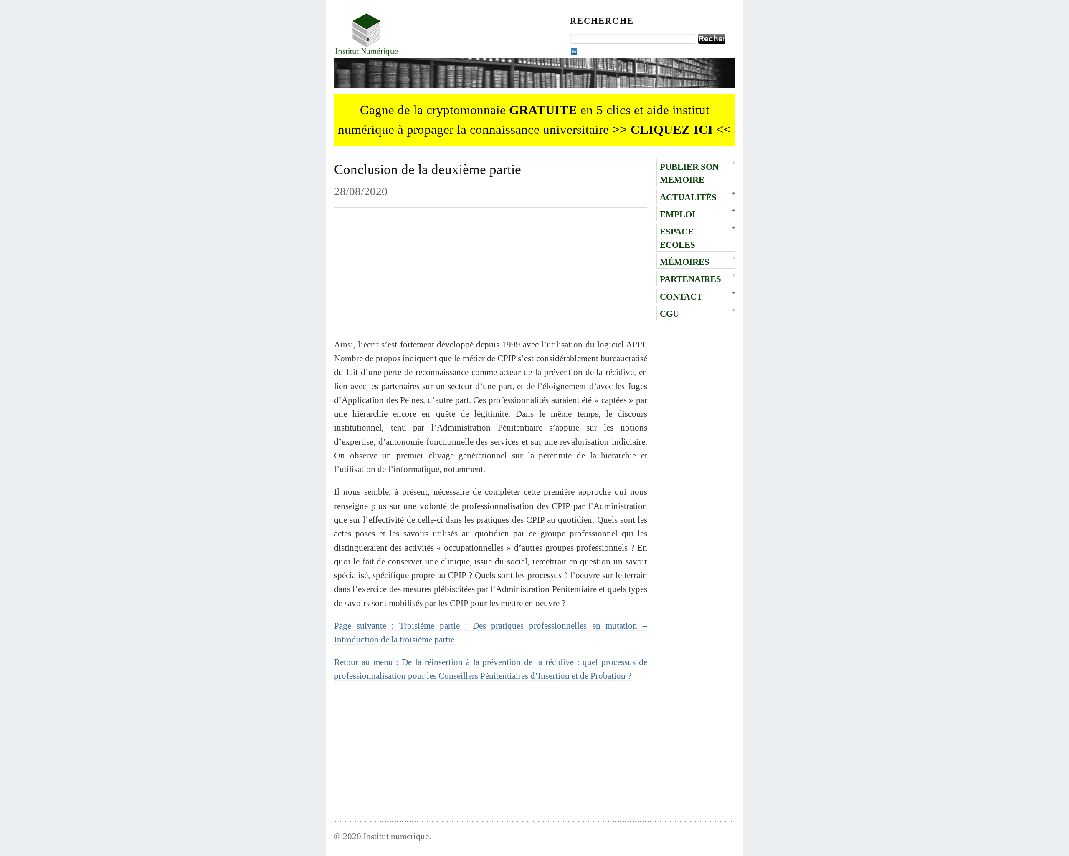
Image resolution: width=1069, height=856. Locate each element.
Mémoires (684, 262)
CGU (669, 313)
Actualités (688, 197)
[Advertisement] (490, 279)
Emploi (677, 214)
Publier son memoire (689, 173)
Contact (681, 296)
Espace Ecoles (677, 238)
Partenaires (690, 279)
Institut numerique (396, 836)
